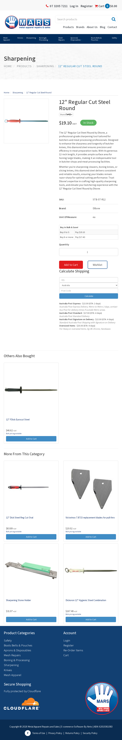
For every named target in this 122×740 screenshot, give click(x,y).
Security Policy (90, 733)
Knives (20, 38)
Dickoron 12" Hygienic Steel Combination (86, 600)
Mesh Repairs (61, 39)
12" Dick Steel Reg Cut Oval (19, 517)
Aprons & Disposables (76, 39)
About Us (92, 27)
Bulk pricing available (13, 433)
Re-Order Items (73, 650)
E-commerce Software (72, 726)
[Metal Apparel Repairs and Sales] (27, 22)
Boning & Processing (43, 39)
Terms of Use (38, 733)
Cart (107, 6)
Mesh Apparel (6, 39)
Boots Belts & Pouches (96, 39)
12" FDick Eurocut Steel (18, 419)
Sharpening (31, 38)
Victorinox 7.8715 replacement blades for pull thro (90, 517)
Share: (63, 114)
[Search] (113, 19)
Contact (112, 27)
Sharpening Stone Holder (18, 600)
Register (87, 6)
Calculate (88, 296)
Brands (80, 27)
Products (68, 27)
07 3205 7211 (59, 6)
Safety (114, 38)
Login (66, 640)
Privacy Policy (55, 733)
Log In (74, 6)
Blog (102, 27)
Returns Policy (72, 733)
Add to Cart (71, 265)
